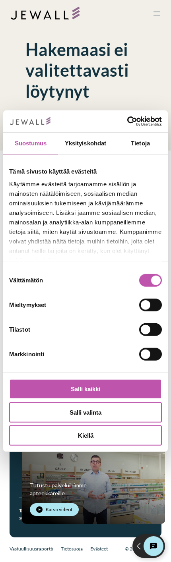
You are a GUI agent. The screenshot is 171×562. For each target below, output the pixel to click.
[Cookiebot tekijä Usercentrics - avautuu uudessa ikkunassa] (127, 121)
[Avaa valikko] (156, 13)
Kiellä (85, 435)
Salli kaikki (85, 389)
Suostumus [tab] (31, 143)
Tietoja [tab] (140, 143)
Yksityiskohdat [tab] (85, 143)
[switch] (150, 305)
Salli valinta (85, 412)
